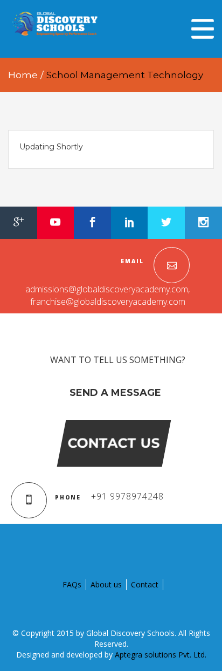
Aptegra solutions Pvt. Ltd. (160, 654)
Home (23, 75)
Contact (144, 584)
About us (106, 584)
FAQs (72, 584)
